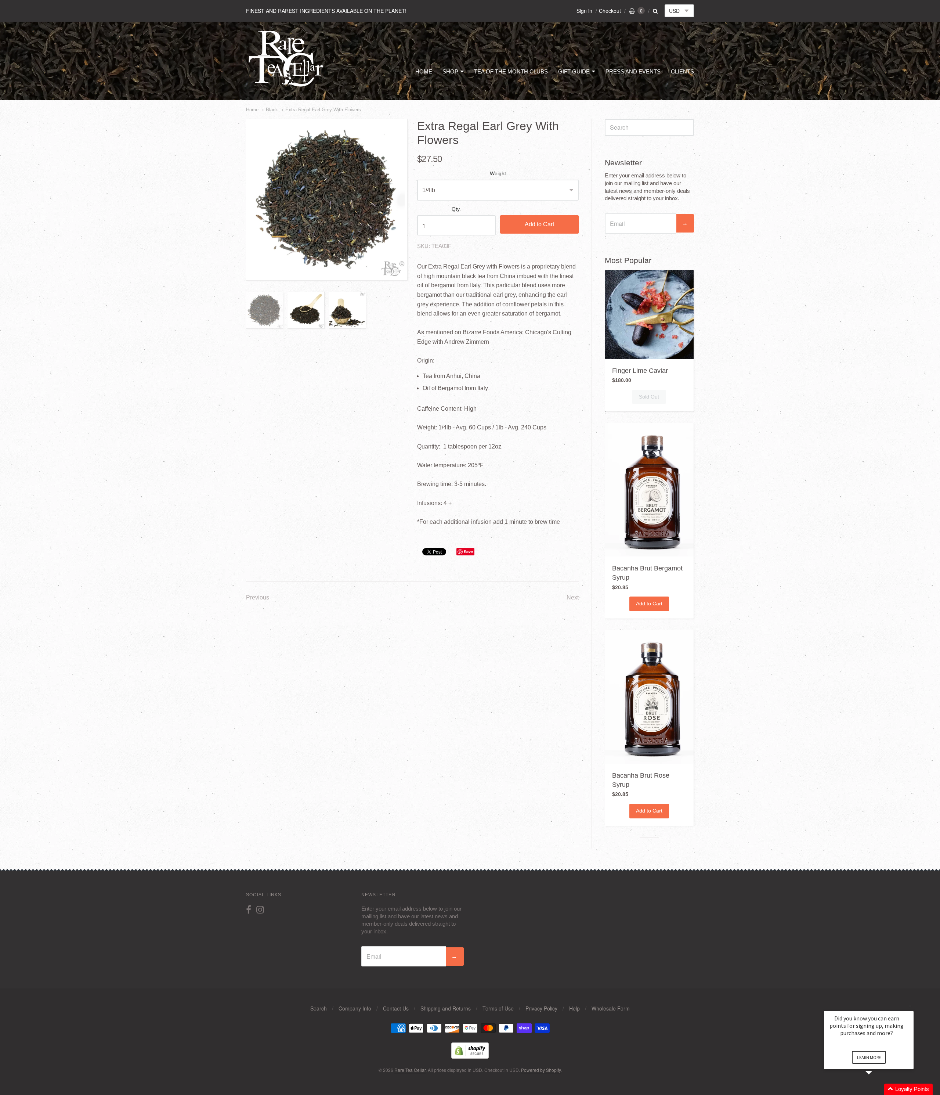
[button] (877, 1089)
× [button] (910, 1005)
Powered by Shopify (541, 1070)
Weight (498, 173)
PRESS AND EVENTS (633, 71)
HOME (423, 71)
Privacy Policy (541, 1008)
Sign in (584, 10)
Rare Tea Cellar (410, 1070)
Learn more (869, 1057)
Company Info (355, 1008)
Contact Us (396, 1008)
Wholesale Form (611, 1008)
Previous (257, 597)
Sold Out (649, 397)
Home (252, 109)
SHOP (450, 71)
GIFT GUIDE (574, 71)
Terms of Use (498, 1008)
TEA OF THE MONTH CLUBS (511, 71)
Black (272, 109)
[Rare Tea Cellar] (286, 86)
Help (574, 1008)
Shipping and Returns (445, 1008)
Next (573, 597)
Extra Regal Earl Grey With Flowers (323, 109)
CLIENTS (682, 71)
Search (318, 1008)
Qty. (456, 209)
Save (468, 551)
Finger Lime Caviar (640, 370)
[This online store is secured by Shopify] (470, 1056)
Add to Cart (539, 224)
